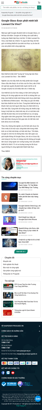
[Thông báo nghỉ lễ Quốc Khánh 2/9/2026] (8, 312)
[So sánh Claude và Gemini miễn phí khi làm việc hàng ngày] (9, 197)
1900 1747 (5, 342)
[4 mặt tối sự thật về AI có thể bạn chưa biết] (9, 243)
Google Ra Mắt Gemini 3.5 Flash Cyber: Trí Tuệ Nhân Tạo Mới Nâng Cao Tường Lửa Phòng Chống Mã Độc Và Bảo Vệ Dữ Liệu (29, 185)
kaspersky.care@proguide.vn (27, 354)
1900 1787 (5, 348)
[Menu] (2, 2)
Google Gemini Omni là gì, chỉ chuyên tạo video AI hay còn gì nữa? (30, 208)
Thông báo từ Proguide (11, 274)
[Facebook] (3, 372)
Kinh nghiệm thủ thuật (10, 264)
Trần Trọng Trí (21, 406)
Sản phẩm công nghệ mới (12, 271)
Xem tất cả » (21, 251)
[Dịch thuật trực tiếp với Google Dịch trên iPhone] (9, 220)
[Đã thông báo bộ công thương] (9, 384)
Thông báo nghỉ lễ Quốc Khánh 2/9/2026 (24, 311)
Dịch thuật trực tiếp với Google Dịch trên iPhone (28, 218)
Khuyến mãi (7, 261)
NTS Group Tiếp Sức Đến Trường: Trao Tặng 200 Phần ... (25, 285)
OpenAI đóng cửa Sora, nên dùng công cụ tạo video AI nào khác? (29, 230)
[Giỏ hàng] (39, 2)
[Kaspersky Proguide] (21, 3)
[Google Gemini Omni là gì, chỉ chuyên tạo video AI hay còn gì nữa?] (9, 209)
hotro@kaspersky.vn (23, 351)
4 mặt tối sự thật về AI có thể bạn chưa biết (29, 241)
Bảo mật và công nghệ (11, 268)
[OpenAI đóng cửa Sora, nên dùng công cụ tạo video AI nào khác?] (9, 231)
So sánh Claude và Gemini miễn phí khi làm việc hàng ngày (28, 196)
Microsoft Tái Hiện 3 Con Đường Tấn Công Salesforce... (26, 294)
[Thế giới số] (25, 384)
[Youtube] (8, 372)
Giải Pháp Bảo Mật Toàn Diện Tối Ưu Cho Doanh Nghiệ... (26, 303)
